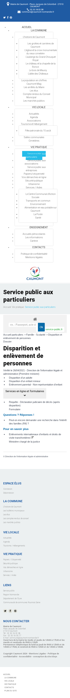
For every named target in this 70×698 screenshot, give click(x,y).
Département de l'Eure (12, 598)
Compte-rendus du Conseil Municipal (36, 96)
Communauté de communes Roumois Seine (21, 602)
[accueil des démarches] (35, 319)
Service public (8, 591)
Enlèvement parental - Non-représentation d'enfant (35, 384)
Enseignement (38, 227)
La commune (39, 30)
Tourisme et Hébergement (34, 124)
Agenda (34, 117)
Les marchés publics (34, 100)
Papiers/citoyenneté (34, 174)
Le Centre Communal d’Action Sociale (41, 196)
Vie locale (38, 107)
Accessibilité (25, 656)
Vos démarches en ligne (34, 177)
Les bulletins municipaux (13, 511)
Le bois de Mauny (38, 70)
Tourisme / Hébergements (14, 546)
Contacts (38, 247)
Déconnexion (8, 493)
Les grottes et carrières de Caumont (41, 45)
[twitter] (4, 18)
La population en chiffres (34, 80)
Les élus (34, 90)
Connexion (7, 489)
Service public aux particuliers (36, 155)
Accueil (27, 27)
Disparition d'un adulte (20, 377)
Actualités (7, 538)
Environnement (38, 204)
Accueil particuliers (13, 334)
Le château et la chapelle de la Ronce (41, 65)
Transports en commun (38, 200)
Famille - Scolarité (36, 334)
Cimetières (34, 140)
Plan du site (10, 691)
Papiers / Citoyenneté (12, 559)
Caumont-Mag (34, 84)
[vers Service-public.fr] (50, 329)
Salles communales (34, 137)
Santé (38, 217)
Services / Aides (34, 187)
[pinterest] (11, 18)
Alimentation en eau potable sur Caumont (41, 209)
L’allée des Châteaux (38, 73)
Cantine (34, 241)
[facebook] (7, 18)
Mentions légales (34, 257)
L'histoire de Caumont (12, 507)
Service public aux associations (35, 162)
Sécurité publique (34, 180)
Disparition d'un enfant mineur (24, 381)
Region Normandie (11, 594)
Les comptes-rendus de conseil (16, 518)
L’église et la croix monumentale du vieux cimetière (41, 52)
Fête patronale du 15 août (38, 130)
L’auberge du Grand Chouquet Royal (41, 58)
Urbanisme (34, 184)
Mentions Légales (37, 654)
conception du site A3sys (45, 656)
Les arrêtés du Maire (34, 87)
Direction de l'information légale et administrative (26, 456)
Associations (34, 120)
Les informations (34, 237)
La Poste (38, 214)
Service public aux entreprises (36, 169)
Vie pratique (39, 147)
